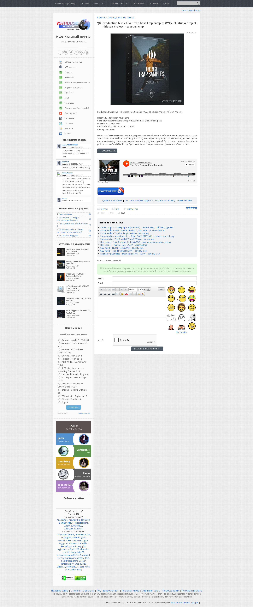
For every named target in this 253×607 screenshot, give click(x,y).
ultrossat (61, 566)
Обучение (69, 118)
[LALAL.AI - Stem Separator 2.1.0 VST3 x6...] (61, 255)
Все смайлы (181, 332)
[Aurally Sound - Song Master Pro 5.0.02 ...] (61, 267)
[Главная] (73, 30)
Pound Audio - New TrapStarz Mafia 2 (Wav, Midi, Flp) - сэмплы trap (132, 230)
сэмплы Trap (132, 209)
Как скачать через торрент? (139, 200)
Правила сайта (184, 200)
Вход (197, 10)
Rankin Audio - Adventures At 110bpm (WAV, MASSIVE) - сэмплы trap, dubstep (137, 236)
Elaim (116, 209)
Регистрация (188, 10)
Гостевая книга (130, 590)
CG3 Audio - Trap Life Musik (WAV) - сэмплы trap (123, 250)
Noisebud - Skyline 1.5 (71, 358)
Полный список (73, 569)
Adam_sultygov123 (73, 525)
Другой (65, 402)
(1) (90, 225)
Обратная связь (150, 590)
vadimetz (62, 540)
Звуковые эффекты (74, 87)
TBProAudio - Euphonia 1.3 (74, 396)
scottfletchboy (69, 552)
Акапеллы (69, 77)
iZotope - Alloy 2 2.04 (71, 355)
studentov (73, 543)
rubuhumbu (74, 519)
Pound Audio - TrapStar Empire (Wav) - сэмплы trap (124, 233)
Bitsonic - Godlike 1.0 (71, 399)
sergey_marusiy (65, 558)
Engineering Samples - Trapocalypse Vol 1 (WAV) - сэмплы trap (130, 253)
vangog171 (66, 537)
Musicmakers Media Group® (184, 602)
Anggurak (63, 543)
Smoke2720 (80, 563)
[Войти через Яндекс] (76, 52)
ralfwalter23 (73, 549)
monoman (78, 558)
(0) (90, 214)
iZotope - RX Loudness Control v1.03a (70, 351)
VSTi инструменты (73, 62)
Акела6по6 (62, 519)
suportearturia (81, 522)
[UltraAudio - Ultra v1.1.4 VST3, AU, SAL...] (61, 304)
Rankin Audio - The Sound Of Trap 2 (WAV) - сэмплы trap (127, 239)
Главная (101, 17)
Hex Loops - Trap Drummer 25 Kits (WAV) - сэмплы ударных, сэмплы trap (135, 242)
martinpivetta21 (66, 522)
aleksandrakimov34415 (68, 555)
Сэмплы (131, 17)
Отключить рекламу (82, 590)
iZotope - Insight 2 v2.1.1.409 (75, 340)
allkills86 (76, 537)
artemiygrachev (83, 534)
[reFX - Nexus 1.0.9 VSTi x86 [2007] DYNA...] (61, 292)
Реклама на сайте (191, 590)
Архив (80, 413)
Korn (86, 558)
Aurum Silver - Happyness (68, 236)
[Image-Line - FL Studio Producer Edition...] (61, 280)
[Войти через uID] (60, 52)
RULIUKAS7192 (75, 540)
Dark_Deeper (79, 560)
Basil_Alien (85, 566)
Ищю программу (65, 214)
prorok (71, 534)
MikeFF (80, 552)
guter (86, 540)
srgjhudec (61, 549)
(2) (90, 219)
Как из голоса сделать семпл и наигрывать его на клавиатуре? (70, 231)
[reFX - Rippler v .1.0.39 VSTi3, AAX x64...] (61, 316)
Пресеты (69, 92)
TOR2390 (85, 519)
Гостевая (69, 123)
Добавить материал (112, 200)
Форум (68, 133)
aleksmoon (61, 534)
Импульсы (69, 103)
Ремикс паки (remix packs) (77, 108)
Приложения (71, 113)
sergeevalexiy (67, 563)
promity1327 (72, 566)
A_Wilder (84, 543)
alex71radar (66, 560)
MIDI (67, 97)
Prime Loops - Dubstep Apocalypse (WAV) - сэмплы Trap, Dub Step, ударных (137, 227)
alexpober (84, 549)
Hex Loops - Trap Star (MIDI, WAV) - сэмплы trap (123, 245)
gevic (83, 537)
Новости (69, 128)
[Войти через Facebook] (71, 52)
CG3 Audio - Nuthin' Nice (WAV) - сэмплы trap (122, 247)
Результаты (86, 413)
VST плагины (71, 67)
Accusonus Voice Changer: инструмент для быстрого (68, 219)
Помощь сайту (171, 590)
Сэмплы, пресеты (116, 17)
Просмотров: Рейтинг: (77, 252)
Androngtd (85, 555)
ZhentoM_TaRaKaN (73, 528)
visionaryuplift (79, 546)
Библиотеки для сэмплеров (77, 82)
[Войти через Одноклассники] (86, 52)
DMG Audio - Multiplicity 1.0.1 (75, 374)
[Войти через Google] (81, 52)
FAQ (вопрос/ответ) (165, 200)
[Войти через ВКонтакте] (65, 52)
